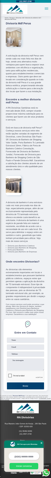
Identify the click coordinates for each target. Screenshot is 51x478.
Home (22, 440)
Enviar (25, 386)
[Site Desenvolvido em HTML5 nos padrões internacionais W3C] (23, 472)
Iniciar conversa (24, 466)
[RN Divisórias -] (15, 14)
